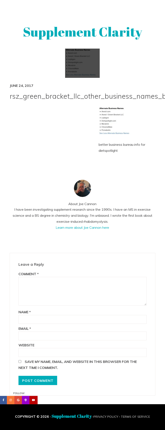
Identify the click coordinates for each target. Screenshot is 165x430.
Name (24, 312)
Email (24, 328)
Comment (28, 274)
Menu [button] (82, 9)
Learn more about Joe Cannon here (82, 227)
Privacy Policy (105, 417)
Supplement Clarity (82, 31)
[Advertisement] (61, 138)
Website (26, 345)
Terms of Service (135, 417)
